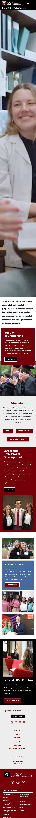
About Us (17, 731)
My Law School (17, 716)
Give (17, 734)
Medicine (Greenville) (25, 804)
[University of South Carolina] (18, 774)
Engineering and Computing (7, 803)
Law (20, 799)
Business (5, 797)
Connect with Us (23, 431)
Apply (7, 431)
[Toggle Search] (28, 3)
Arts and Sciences (8, 794)
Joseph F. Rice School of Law (14, 8)
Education (6, 800)
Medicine (22, 802)
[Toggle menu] (32, 3)
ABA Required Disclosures (17, 749)
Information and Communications (24, 795)
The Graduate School (9, 807)
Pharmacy (6, 814)
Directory (17, 741)
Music (21, 807)
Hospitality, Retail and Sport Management (9, 811)
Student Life (12, 585)
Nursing (21, 810)
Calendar (17, 738)
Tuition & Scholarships (17, 439)
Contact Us (17, 745)
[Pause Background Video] (31, 14)
